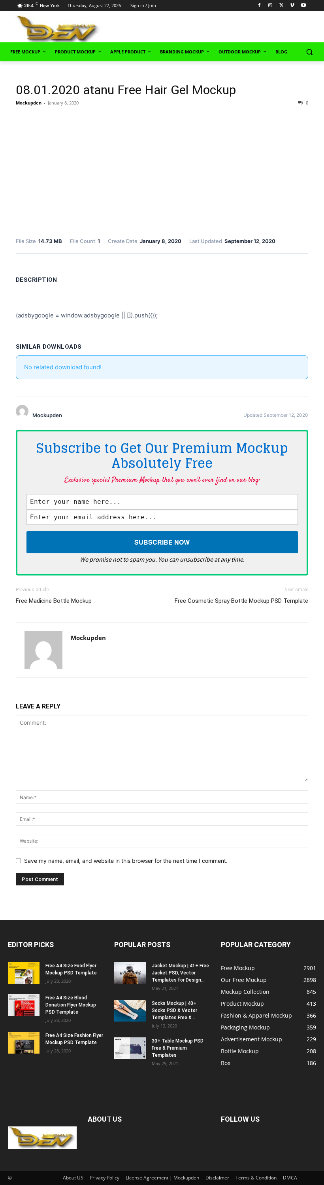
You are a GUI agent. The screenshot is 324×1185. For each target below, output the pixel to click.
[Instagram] (270, 5)
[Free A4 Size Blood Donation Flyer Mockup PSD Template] (24, 1005)
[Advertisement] (226, 28)
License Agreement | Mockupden (162, 1177)
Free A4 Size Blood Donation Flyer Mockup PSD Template (70, 1005)
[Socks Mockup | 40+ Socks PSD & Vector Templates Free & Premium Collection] (130, 1011)
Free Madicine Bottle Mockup (54, 600)
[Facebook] (259, 5)
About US (73, 1177)
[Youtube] (303, 5)
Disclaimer (217, 1177)
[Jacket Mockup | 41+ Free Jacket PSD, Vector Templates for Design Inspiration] (130, 973)
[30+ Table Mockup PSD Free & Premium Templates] (130, 1048)
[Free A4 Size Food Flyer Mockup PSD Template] (24, 973)
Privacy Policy (104, 1177)
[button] (309, 52)
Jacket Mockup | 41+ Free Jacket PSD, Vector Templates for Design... (180, 973)
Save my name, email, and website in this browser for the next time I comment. (126, 860)
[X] (281, 5)
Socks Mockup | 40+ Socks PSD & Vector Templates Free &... (174, 1010)
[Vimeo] (292, 5)
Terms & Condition (256, 1177)
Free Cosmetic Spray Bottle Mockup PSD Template (241, 600)
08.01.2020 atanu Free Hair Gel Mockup (126, 89)
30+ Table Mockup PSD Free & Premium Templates (177, 1048)
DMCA (290, 1177)
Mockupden (28, 103)
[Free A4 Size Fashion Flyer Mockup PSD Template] (24, 1043)
